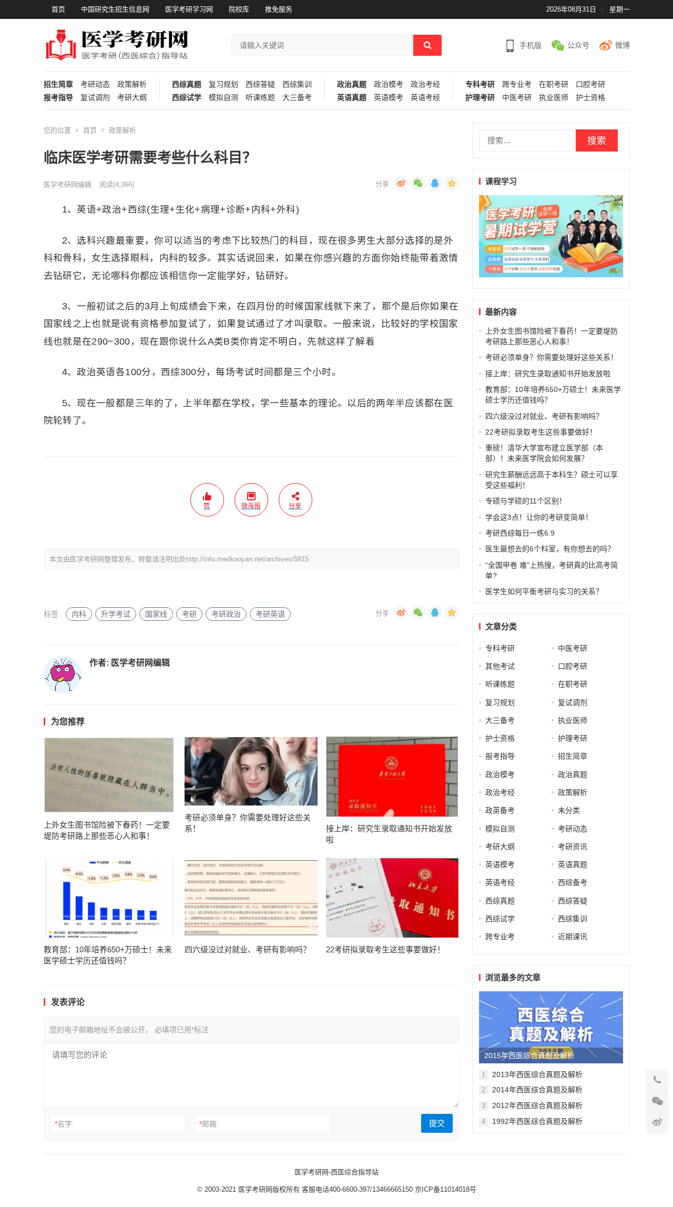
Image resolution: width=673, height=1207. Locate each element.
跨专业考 (517, 84)
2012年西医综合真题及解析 (537, 1105)
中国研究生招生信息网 (115, 9)
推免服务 (278, 9)
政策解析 (132, 84)
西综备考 (572, 882)
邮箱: (209, 1124)
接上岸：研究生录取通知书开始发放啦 (547, 373)
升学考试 (115, 614)
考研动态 (95, 84)
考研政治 (226, 614)
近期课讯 (572, 936)
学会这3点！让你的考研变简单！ (539, 517)
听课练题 (260, 98)
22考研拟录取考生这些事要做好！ (385, 949)
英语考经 (425, 98)
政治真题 (351, 84)
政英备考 (500, 810)
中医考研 (517, 98)
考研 (189, 614)
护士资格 (590, 98)
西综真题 (186, 84)
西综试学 (186, 98)
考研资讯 (572, 846)
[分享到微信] (418, 183)
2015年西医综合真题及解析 (529, 1055)
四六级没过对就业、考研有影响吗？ (248, 949)
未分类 (569, 810)
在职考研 (553, 84)
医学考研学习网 (189, 9)
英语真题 (351, 98)
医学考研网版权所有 (269, 1189)
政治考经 (425, 84)
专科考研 (480, 84)
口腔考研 (590, 84)
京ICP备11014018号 (444, 1189)
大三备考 (297, 98)
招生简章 (58, 84)
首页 (58, 9)
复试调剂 (95, 98)
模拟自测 (223, 98)
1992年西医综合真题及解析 (537, 1121)
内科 (79, 614)
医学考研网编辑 (67, 184)
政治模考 (388, 84)
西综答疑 (260, 84)
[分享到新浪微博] (401, 183)
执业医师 (553, 98)
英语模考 (388, 98)
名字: (64, 1124)
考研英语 (270, 614)
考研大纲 (132, 98)
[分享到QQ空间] (451, 183)
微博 (622, 45)
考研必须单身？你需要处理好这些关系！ (551, 357)
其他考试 (500, 666)
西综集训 (297, 84)
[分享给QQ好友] (434, 183)
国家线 (156, 614)
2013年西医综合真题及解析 (537, 1074)
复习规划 (223, 84)
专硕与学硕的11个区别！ (525, 501)
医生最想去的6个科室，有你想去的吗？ (550, 549)
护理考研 (480, 98)
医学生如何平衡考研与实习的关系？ (544, 591)
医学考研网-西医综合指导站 (336, 1172)
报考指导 (58, 98)
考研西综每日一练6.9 (520, 533)
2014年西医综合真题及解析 (537, 1089)
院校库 (239, 9)
